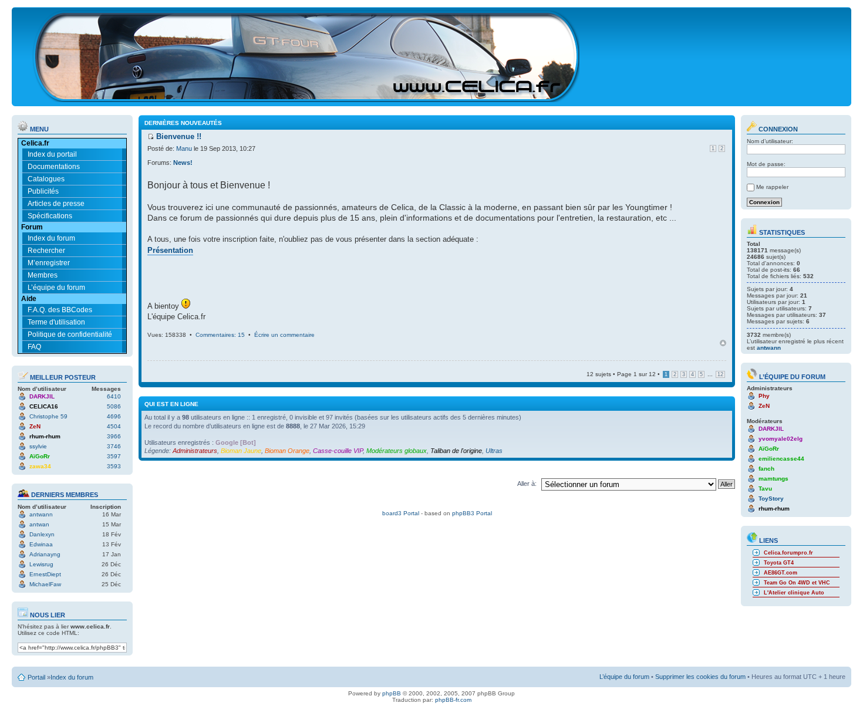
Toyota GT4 (779, 563)
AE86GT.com (780, 573)
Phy (764, 396)
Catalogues (46, 179)
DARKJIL (42, 396)
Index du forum (51, 238)
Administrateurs (195, 450)
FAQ (34, 347)
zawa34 (40, 466)
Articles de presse (56, 204)
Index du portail (52, 154)
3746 (114, 446)
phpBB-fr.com (453, 700)
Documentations (54, 167)
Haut (723, 343)
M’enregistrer (49, 263)
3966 (114, 436)
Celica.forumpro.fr (788, 553)
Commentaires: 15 (220, 335)
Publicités (43, 191)
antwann (41, 514)
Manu (184, 148)
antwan (39, 524)
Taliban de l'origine (456, 450)
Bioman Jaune (241, 450)
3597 (114, 456)
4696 (114, 416)
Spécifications (50, 216)
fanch (766, 468)
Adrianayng (44, 554)
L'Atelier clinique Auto (794, 593)
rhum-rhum (44, 436)
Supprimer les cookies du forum (700, 676)
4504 (114, 426)
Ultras (494, 450)
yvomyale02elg (781, 438)
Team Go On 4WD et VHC (797, 583)
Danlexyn (42, 534)
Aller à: (527, 483)
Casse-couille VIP (338, 450)
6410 (114, 396)
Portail (36, 677)
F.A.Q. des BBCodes (60, 310)
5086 (114, 406)
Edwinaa (41, 544)
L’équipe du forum (56, 287)
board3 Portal (400, 513)
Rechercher (46, 250)
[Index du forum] (306, 97)
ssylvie (38, 446)
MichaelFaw (45, 584)
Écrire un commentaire (284, 335)
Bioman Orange (287, 450)
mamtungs (773, 478)
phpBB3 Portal (472, 513)
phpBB (391, 693)
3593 (114, 466)
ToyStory (771, 498)
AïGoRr (39, 456)
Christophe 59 (48, 416)
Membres (43, 275)
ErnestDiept (45, 574)
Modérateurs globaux (396, 450)
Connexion (777, 129)
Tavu (765, 488)
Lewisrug (41, 564)
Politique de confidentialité (70, 334)
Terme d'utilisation (56, 322)
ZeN (35, 426)
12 (720, 374)
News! (183, 162)
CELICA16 (43, 406)
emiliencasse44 (781, 458)
